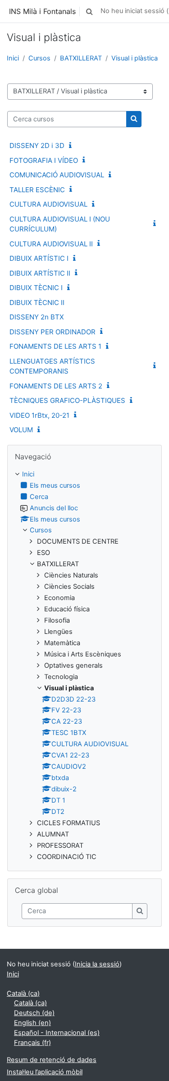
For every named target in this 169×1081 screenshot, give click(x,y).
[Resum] (72, 146)
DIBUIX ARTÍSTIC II (39, 273)
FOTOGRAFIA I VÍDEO (43, 160)
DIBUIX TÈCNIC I (36, 287)
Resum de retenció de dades (51, 1060)
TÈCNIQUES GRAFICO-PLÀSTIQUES (67, 400)
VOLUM (21, 429)
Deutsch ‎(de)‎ (34, 1013)
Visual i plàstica (134, 58)
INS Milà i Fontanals (42, 11)
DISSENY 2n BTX (36, 317)
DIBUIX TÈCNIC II (36, 302)
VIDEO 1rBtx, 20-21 (39, 415)
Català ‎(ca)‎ (23, 993)
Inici (13, 58)
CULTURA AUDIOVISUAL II (51, 244)
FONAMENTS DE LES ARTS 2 (55, 386)
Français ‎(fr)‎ (32, 1043)
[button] (89, 11)
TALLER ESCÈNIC (37, 189)
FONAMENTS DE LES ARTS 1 (55, 346)
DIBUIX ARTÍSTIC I (39, 258)
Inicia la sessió (97, 964)
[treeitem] (84, 666)
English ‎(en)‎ (32, 1023)
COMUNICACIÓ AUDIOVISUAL (56, 175)
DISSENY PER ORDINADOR (52, 332)
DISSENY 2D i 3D (36, 145)
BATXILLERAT (81, 58)
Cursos (39, 58)
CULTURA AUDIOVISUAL (48, 204)
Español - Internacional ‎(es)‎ (57, 1033)
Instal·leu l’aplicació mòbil (44, 1072)
